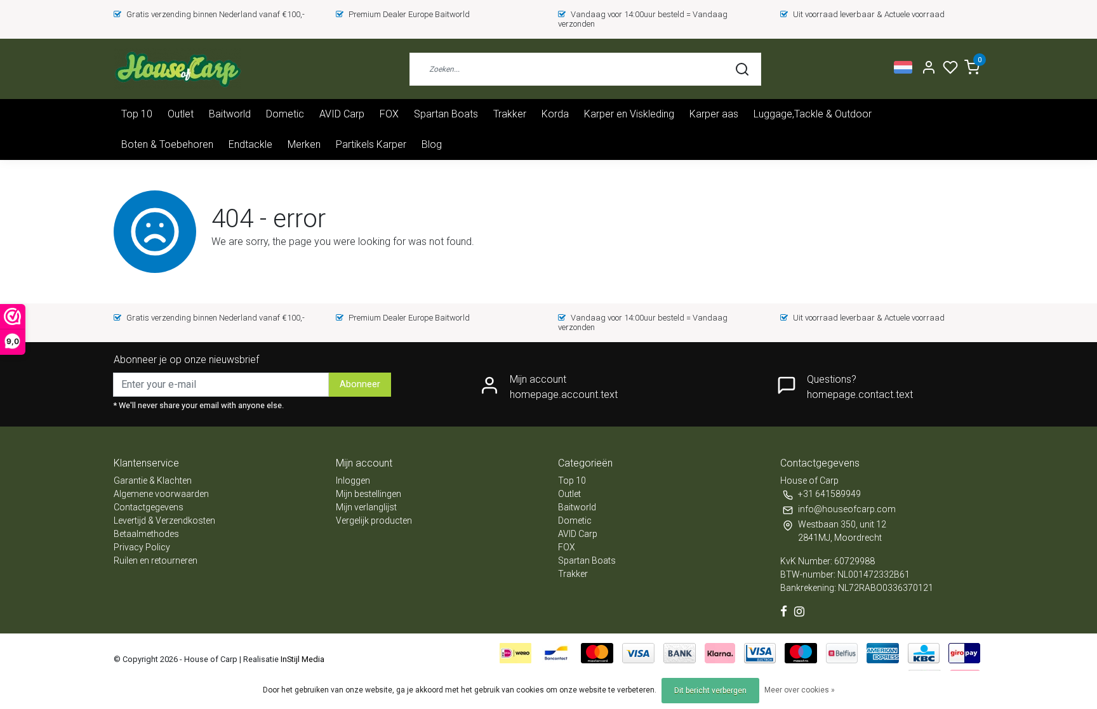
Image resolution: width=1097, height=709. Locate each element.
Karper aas (713, 114)
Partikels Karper (371, 144)
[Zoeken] (742, 69)
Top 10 (136, 114)
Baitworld (230, 114)
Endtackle (250, 144)
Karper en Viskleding (629, 114)
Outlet (181, 114)
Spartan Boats (446, 114)
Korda (555, 114)
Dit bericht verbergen (710, 690)
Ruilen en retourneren (155, 560)
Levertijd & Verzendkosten (164, 520)
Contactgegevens (148, 507)
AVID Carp (341, 114)
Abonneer (360, 384)
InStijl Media (301, 659)
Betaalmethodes (146, 534)
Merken (304, 144)
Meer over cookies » (799, 690)
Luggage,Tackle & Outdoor (813, 114)
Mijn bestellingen (368, 494)
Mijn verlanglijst (366, 507)
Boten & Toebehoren (167, 144)
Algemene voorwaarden (161, 494)
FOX (389, 114)
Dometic (285, 114)
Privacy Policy (142, 547)
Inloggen (353, 480)
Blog (432, 144)
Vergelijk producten (374, 520)
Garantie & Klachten (153, 480)
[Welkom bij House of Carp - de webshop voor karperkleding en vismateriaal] (177, 68)
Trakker (509, 114)
